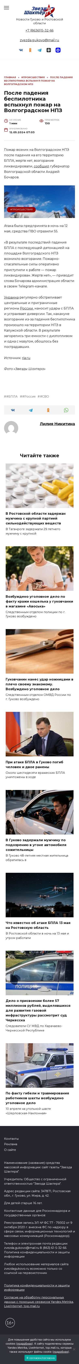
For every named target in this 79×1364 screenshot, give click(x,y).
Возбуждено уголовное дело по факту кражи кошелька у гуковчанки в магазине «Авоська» (39, 601)
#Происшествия (21, 209)
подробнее (24, 1343)
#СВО (44, 396)
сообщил (41, 166)
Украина (11, 297)
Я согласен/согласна (40, 1358)
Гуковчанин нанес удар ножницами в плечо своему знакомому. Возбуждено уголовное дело (39, 684)
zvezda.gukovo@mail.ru (39, 40)
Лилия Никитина (57, 423)
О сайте (10, 1150)
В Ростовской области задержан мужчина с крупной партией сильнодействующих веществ (36, 518)
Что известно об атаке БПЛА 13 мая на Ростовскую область (38, 925)
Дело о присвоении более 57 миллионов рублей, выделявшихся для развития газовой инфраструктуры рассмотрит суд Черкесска (38, 1010)
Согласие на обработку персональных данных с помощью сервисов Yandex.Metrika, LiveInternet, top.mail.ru (39, 1302)
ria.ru (26, 358)
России (26, 308)
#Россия (28, 396)
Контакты (11, 1139)
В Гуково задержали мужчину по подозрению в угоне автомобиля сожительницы (36, 845)
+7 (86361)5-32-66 (39, 30)
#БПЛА (12, 396)
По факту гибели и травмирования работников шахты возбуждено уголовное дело (37, 1098)
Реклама (10, 1144)
